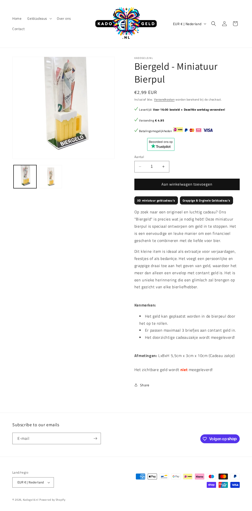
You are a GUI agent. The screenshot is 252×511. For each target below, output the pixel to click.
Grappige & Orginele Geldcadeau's (206, 200)
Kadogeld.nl (31, 500)
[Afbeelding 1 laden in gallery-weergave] (25, 176)
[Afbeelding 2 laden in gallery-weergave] (50, 176)
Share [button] (144, 385)
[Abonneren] (95, 438)
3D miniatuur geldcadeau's (156, 200)
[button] (39, 18)
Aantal (139, 156)
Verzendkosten (164, 99)
